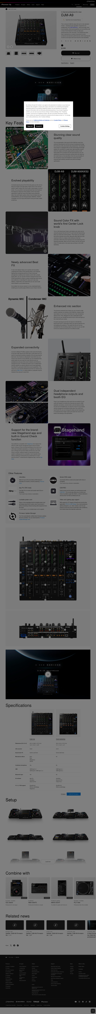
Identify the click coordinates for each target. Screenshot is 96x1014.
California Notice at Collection (42, 120)
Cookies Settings (65, 126)
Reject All (30, 126)
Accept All (39, 126)
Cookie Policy (57, 120)
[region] (48, 115)
